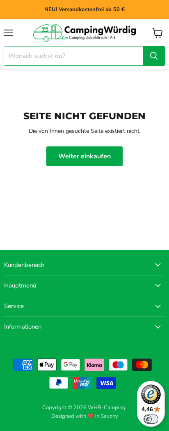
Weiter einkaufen (84, 156)
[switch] (151, 419)
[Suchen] (154, 55)
